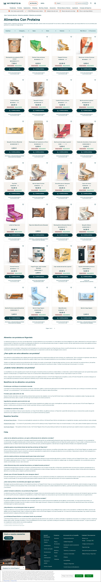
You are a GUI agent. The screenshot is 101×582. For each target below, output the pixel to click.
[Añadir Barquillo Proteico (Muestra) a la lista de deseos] (23, 121)
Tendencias (13, 8)
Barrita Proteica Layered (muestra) (14, 308)
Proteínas (56, 547)
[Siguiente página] (54, 328)
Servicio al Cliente (46, 541)
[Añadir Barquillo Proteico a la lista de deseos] (47, 80)
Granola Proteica (14, 266)
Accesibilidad (67, 560)
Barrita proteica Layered (86, 100)
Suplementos (27, 8)
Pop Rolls (14, 183)
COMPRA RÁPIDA (15, 69)
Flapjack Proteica (62, 57)
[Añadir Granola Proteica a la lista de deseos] (23, 246)
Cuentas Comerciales (69, 553)
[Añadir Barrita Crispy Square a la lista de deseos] (47, 287)
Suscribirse (8, 538)
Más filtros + (83, 30)
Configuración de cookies (10, 559)
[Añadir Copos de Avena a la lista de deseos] (95, 163)
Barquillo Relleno (86, 225)
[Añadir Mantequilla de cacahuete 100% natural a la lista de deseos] (23, 36)
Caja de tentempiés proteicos (86, 266)
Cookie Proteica (14, 100)
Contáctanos (47, 545)
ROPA (42, 3)
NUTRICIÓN (33, 3)
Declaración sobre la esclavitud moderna (71, 546)
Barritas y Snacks (43, 8)
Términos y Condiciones (70, 550)
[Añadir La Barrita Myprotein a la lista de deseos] (23, 204)
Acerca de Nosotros (69, 538)
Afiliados (66, 557)
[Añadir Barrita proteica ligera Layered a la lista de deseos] (71, 121)
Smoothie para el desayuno (62, 183)
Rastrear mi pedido (46, 562)
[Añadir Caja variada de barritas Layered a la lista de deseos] (71, 246)
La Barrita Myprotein (14, 225)
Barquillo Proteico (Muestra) (14, 142)
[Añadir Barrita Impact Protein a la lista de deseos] (47, 163)
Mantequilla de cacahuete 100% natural (14, 58)
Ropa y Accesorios (57, 542)
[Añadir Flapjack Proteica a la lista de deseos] (71, 36)
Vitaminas (34, 8)
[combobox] (71, 3)
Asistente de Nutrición (82, 3)
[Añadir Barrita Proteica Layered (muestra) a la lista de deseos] (23, 287)
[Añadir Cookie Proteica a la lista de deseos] (23, 80)
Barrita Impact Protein (38, 183)
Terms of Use (14, 580)
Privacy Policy (6, 580)
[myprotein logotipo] (12, 3)
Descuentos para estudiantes (89, 550)
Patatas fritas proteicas (38, 57)
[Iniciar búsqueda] (55, 3)
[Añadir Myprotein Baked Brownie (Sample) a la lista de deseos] (47, 204)
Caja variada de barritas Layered (62, 266)
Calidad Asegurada (68, 541)
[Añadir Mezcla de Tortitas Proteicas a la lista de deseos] (95, 36)
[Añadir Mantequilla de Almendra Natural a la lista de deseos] (71, 204)
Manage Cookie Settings (67, 575)
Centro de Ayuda (48, 548)
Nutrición (56, 538)
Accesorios (53, 8)
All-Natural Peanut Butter (10, 420)
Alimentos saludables (23, 15)
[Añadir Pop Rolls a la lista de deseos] (23, 163)
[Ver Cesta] (95, 3)
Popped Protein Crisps (9, 423)
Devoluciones (47, 552)
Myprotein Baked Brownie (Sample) (38, 225)
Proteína (19, 8)
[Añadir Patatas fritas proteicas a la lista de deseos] (47, 36)
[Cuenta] (91, 3)
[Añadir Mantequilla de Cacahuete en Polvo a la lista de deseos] (47, 121)
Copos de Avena (86, 183)
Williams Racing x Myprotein (89, 553)
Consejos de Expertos (85, 8)
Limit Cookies (79, 575)
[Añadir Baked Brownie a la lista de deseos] (71, 287)
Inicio (5, 15)
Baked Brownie (62, 308)
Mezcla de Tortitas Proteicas (86, 57)
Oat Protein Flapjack (9, 426)
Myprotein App (85, 547)
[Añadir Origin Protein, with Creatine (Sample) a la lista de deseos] (47, 246)
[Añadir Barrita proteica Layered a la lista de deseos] (95, 80)
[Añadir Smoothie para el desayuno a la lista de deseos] (71, 163)
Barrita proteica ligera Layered (62, 142)
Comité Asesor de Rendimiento (71, 567)
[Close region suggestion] (23, 568)
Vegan (55, 556)
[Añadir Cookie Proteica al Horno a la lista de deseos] (71, 80)
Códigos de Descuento (88, 543)
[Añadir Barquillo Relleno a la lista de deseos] (95, 204)
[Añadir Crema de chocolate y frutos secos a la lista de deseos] (95, 121)
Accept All (89, 575)
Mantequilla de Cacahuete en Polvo (38, 142)
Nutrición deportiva (12, 15)
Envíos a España (48, 566)
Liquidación (75, 8)
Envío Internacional (47, 556)
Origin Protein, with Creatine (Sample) (38, 267)
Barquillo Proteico (38, 100)
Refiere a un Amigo (87, 539)
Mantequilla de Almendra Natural (62, 225)
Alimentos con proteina (35, 15)
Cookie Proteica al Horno (62, 100)
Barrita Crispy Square (38, 308)
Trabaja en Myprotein (69, 563)
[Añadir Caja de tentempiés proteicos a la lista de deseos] (95, 246)
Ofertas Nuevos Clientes (63, 8)
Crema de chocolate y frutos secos (86, 142)
